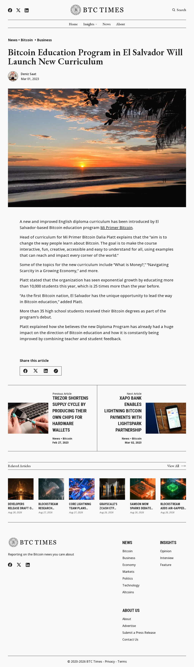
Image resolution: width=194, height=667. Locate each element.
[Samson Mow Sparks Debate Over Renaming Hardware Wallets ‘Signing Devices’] (143, 489)
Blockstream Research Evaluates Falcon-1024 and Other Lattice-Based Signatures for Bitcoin (50, 506)
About (120, 24)
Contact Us (130, 639)
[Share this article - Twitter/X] (36, 371)
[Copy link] (56, 371)
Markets (128, 571)
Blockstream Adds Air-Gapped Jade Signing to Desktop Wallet (172, 506)
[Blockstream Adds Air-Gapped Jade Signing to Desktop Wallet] (173, 489)
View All (173, 466)
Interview (167, 557)
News (106, 24)
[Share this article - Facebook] (25, 371)
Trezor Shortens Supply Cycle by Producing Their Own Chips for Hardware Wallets (70, 414)
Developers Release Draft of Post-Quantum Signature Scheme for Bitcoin (20, 506)
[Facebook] (10, 10)
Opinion (165, 551)
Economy (129, 564)
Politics (127, 578)
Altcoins (128, 592)
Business (44, 40)
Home (73, 24)
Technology (130, 585)
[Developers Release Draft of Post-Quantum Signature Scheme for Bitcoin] (21, 489)
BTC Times (94, 661)
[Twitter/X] (18, 10)
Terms (122, 661)
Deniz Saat (28, 74)
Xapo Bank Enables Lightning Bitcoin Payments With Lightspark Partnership (123, 414)
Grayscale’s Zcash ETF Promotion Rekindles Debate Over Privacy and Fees (111, 506)
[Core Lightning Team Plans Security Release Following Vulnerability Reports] (82, 489)
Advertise (129, 625)
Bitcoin (27, 40)
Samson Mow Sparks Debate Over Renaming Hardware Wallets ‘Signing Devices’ (142, 506)
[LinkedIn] (27, 10)
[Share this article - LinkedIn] (46, 371)
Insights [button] (88, 24)
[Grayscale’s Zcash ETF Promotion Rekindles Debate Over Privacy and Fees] (112, 489)
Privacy (110, 661)
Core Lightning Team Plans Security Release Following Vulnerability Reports (81, 506)
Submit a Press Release (139, 632)
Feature (165, 564)
